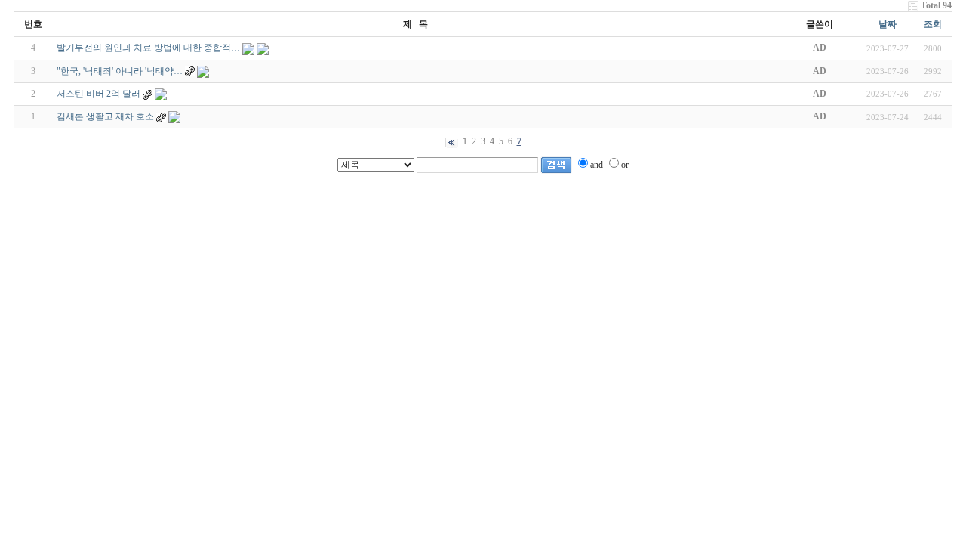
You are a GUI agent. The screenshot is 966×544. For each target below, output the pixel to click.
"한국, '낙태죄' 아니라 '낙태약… (120, 71)
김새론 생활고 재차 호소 (105, 116)
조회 (933, 24)
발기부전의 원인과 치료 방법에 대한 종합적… (148, 47)
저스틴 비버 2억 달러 (98, 93)
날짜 (887, 24)
